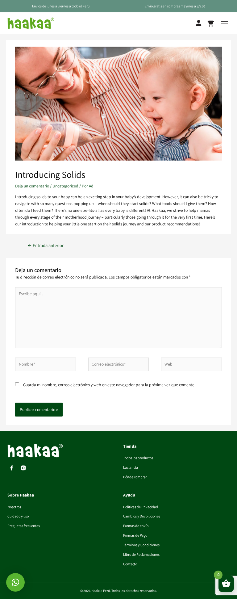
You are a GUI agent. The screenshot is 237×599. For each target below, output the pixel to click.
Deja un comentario (32, 186)
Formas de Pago (135, 535)
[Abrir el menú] (224, 23)
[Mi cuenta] (198, 23)
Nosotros (14, 507)
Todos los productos (138, 457)
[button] (15, 582)
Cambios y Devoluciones (141, 516)
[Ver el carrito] (210, 23)
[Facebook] (11, 468)
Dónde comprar (135, 477)
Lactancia (130, 467)
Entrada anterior (45, 245)
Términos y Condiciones (141, 544)
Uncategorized (65, 186)
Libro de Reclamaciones (141, 554)
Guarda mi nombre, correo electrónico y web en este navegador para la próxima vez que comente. (109, 384)
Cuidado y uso (18, 516)
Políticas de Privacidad (140, 507)
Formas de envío (135, 525)
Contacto (130, 564)
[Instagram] (23, 468)
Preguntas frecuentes (23, 525)
